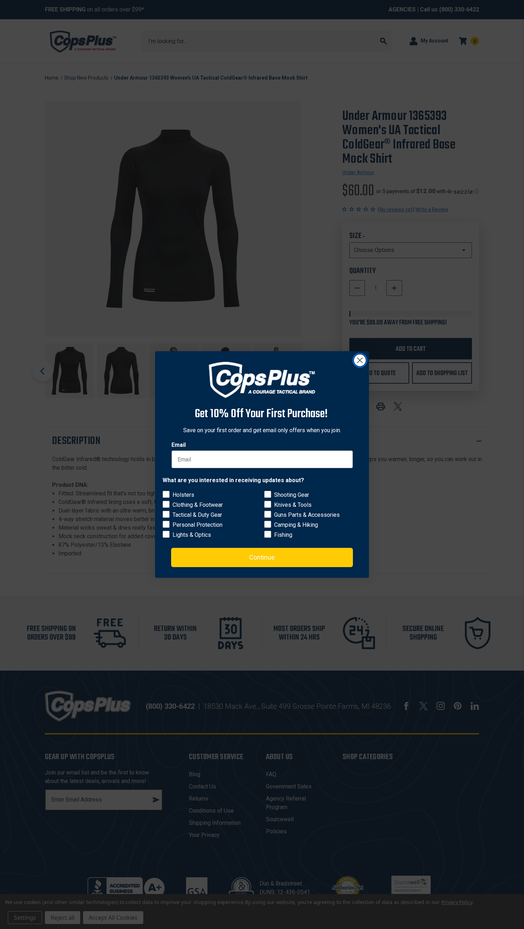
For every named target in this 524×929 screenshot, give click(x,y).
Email (178, 444)
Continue (262, 557)
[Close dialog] (360, 360)
